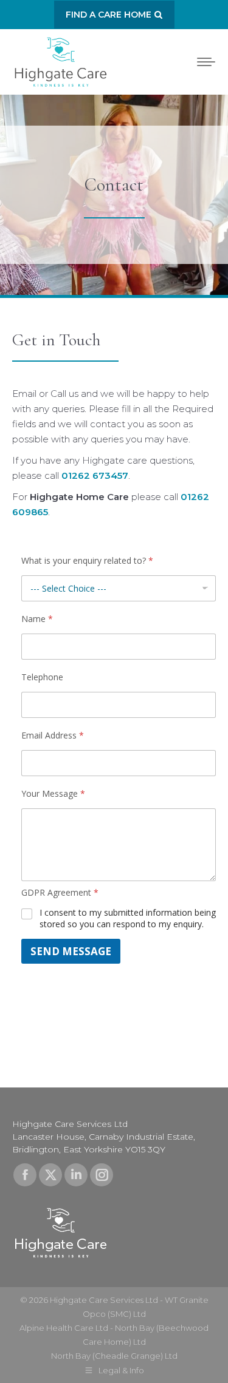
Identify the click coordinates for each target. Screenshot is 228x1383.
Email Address (52, 735)
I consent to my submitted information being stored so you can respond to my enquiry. (128, 918)
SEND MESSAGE (70, 951)
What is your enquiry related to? (87, 560)
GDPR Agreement (59, 892)
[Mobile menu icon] (206, 62)
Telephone (42, 677)
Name (37, 619)
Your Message (53, 793)
